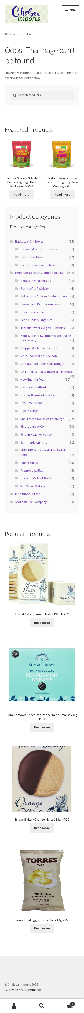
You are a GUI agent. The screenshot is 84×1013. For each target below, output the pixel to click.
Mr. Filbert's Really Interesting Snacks (46, 372)
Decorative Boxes (32, 257)
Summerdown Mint (33, 442)
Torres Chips (29, 463)
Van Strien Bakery (32, 486)
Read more (21, 194)
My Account (14, 1006)
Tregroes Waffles (32, 470)
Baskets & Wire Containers (38, 249)
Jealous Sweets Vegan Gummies (42, 328)
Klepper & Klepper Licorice (38, 348)
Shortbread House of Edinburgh (42, 419)
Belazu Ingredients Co (35, 281)
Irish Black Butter (32, 312)
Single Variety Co (32, 426)
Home (13, 34)
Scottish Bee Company (31, 502)
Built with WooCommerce (23, 990)
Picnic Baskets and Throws (38, 265)
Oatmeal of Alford (33, 387)
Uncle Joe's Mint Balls (35, 478)
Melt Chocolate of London (38, 356)
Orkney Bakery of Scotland (38, 395)
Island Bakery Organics (36, 320)
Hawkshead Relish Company (40, 304)
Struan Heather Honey (36, 434)
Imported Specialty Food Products (39, 273)
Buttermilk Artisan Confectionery (43, 296)
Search (42, 1006)
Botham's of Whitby (34, 288)
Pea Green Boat (31, 403)
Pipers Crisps (29, 411)
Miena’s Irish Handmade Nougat (42, 364)
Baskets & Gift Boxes (29, 241)
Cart (64, 1002)
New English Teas (32, 379)
